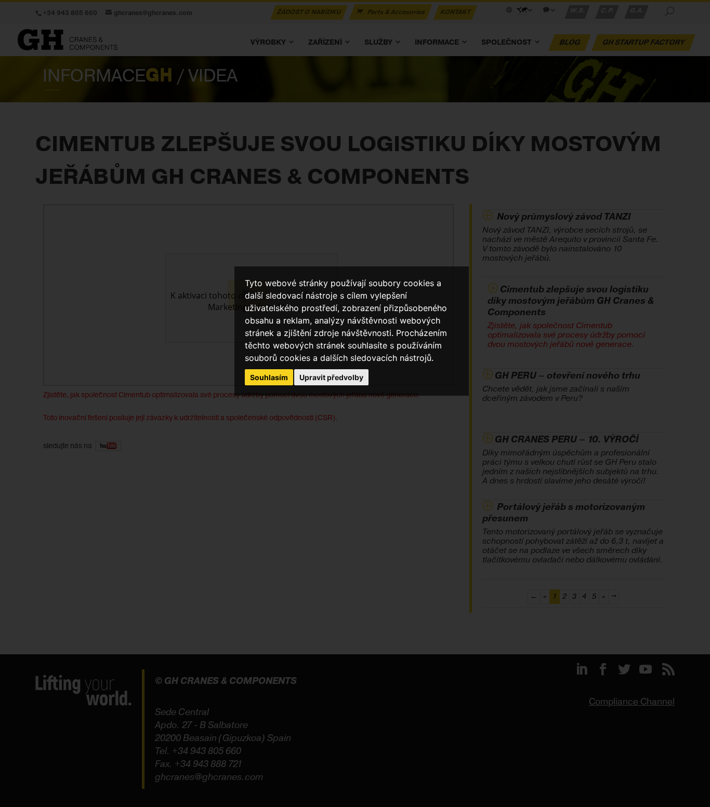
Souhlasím (269, 377)
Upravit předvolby (331, 377)
